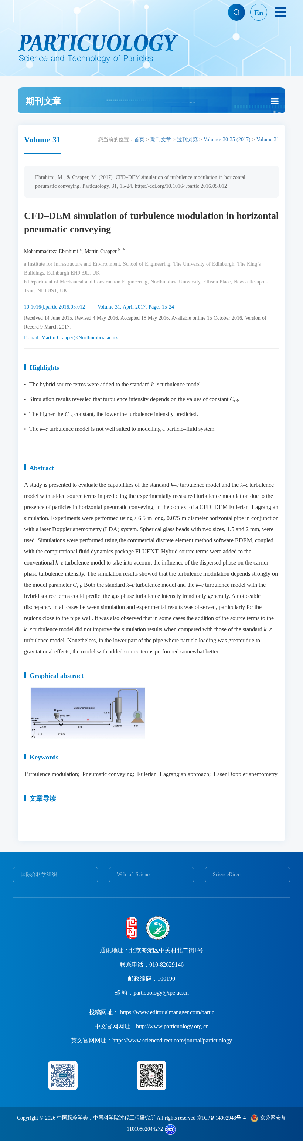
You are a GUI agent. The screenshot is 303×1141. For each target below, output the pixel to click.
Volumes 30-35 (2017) (227, 139)
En (258, 13)
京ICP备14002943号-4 (221, 1118)
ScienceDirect (227, 874)
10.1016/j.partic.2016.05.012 (54, 307)
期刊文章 (160, 139)
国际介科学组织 (39, 874)
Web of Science (134, 874)
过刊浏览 (187, 139)
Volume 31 (267, 139)
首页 (139, 139)
